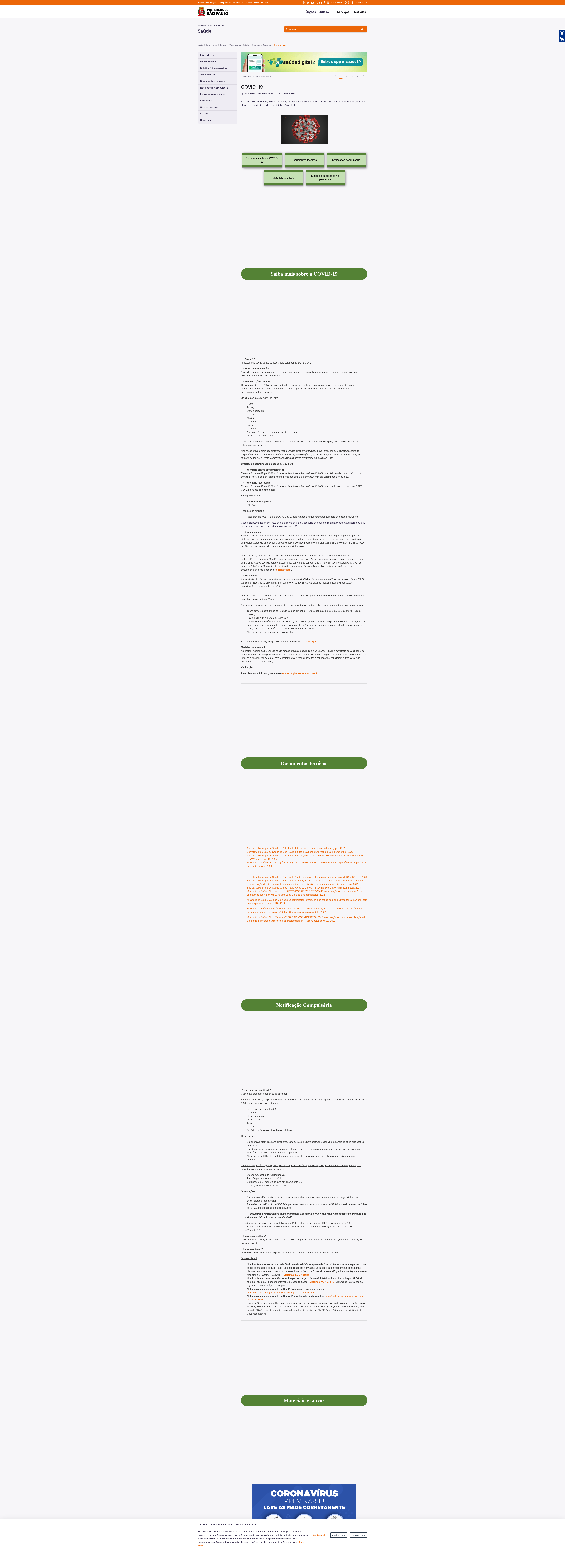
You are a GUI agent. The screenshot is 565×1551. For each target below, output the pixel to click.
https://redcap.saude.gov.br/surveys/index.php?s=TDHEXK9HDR (281, 1292)
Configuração (319, 1535)
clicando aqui (283, 570)
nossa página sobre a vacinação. (300, 673)
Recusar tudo (358, 1535)
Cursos (204, 113)
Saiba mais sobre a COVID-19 (262, 160)
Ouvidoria (258, 3)
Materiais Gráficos (283, 177)
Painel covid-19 (208, 61)
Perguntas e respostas (212, 94)
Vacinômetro (207, 74)
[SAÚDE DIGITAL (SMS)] (304, 61)
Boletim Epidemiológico (213, 68)
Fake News (206, 100)
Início (200, 45)
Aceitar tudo (338, 1535)
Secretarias (211, 45)
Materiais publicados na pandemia (325, 177)
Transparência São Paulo (229, 3)
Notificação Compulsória (214, 87)
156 (266, 3)
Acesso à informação (207, 3)
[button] (364, 76)
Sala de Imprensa (209, 107)
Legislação (247, 3)
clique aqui (310, 641)
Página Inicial (207, 55)
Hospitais (205, 120)
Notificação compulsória (346, 160)
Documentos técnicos (212, 81)
